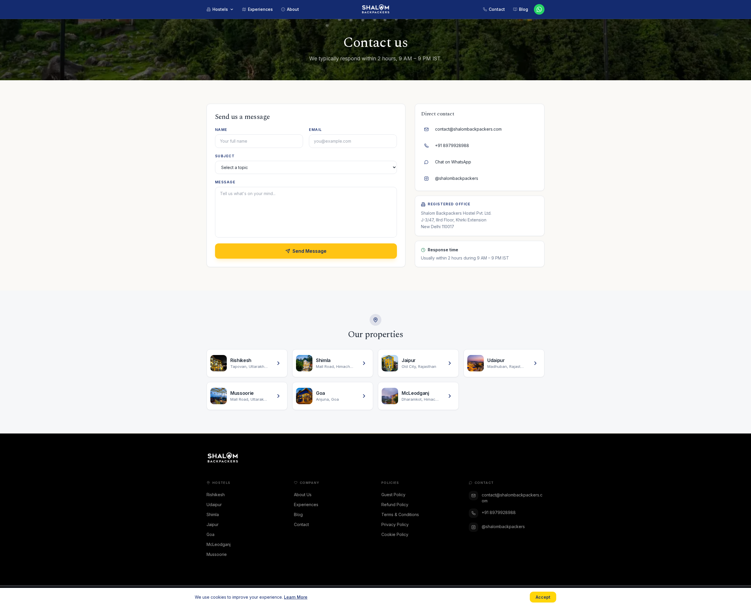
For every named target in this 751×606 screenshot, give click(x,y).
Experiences (306, 504)
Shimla (213, 514)
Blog (298, 514)
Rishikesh (216, 494)
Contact (301, 524)
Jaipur (213, 524)
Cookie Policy (394, 534)
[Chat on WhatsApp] (539, 9)
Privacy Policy (395, 524)
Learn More (295, 597)
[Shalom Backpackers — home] (375, 9)
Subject (225, 156)
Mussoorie (217, 554)
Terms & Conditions (400, 514)
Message (225, 182)
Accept (543, 597)
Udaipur (214, 504)
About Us (303, 494)
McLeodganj (219, 544)
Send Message (309, 251)
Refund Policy (394, 504)
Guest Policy (393, 494)
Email (315, 129)
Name (221, 129)
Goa (210, 534)
